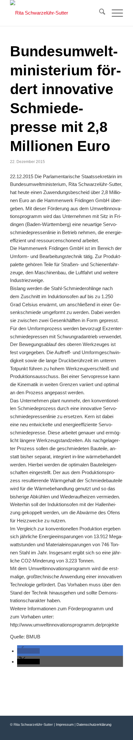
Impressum (65, 724)
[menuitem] (99, 13)
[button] (28, 651)
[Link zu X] (108, 732)
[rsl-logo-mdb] (55, 13)
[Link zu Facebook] (99, 732)
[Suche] (99, 13)
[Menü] (114, 13)
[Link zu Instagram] (118, 732)
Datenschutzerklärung (94, 724)
